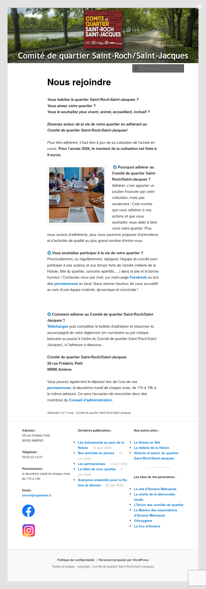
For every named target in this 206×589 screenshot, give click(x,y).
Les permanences (91, 463)
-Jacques (167, 458)
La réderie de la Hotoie (151, 447)
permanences (59, 387)
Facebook (138, 277)
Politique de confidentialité (76, 560)
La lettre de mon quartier (97, 469)
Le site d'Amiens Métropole (155, 488)
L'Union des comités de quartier (159, 504)
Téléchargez (57, 326)
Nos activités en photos (96, 452)
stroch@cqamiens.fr (37, 495)
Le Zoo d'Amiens (147, 526)
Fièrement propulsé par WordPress (123, 560)
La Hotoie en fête (147, 442)
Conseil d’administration (90, 400)
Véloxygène (143, 520)
